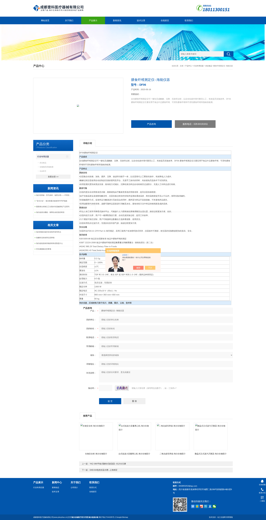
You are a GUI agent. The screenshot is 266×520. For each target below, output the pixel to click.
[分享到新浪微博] (201, 506)
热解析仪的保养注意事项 (45, 238)
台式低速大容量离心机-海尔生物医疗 (134, 454)
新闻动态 (55, 487)
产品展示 (93, 20)
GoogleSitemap (122, 517)
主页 (181, 66)
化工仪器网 (221, 517)
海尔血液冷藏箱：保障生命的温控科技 (50, 212)
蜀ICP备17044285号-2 (107, 517)
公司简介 (74, 487)
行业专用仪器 (199, 66)
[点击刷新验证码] (122, 388)
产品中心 (188, 66)
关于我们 (69, 20)
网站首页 (45, 20)
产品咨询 (151, 124)
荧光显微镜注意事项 (43, 249)
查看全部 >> (53, 177)
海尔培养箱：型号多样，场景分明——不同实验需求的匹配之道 (54, 195)
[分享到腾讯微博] (206, 506)
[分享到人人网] (210, 506)
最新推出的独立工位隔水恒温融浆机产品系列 (52, 207)
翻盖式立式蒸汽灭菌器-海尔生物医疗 (211, 454)
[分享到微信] (214, 506)
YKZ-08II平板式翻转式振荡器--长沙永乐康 (108, 464)
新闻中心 (57, 482)
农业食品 (208, 66)
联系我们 (189, 20)
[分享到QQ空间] (197, 506)
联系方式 (93, 487)
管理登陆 (229, 517)
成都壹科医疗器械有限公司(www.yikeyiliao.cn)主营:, (65, 517)
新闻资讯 (117, 20)
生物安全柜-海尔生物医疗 (96, 454)
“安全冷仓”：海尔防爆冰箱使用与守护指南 (51, 201)
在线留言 (165, 20)
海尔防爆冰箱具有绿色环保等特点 (48, 232)
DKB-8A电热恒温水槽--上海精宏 (103, 470)
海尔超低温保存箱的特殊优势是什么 (49, 243)
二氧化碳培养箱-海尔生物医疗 (173, 454)
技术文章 (141, 20)
